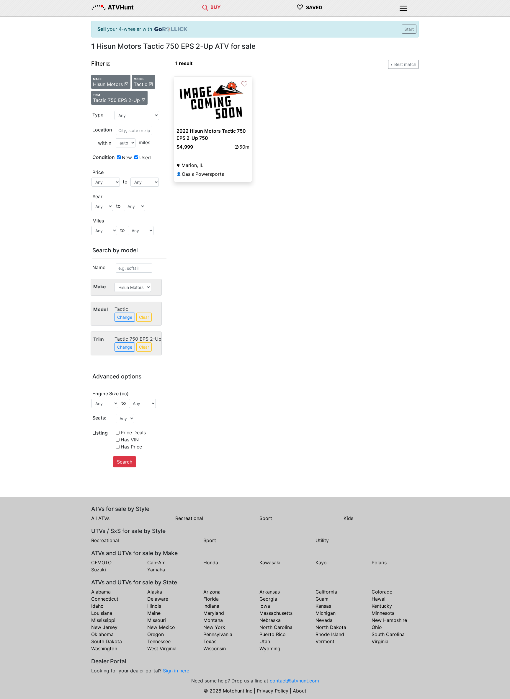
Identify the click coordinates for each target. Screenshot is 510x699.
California (326, 592)
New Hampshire (389, 620)
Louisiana (101, 613)
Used (145, 157)
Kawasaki (269, 562)
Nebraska (270, 620)
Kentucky (382, 606)
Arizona (211, 592)
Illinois (154, 606)
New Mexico (161, 627)
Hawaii (379, 599)
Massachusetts (275, 613)
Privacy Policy (272, 691)
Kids (348, 518)
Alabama (101, 592)
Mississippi (103, 620)
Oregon (155, 634)
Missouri (156, 620)
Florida (211, 599)
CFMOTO (101, 562)
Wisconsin (214, 648)
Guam (322, 599)
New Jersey (104, 627)
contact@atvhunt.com (294, 681)
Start (409, 29)
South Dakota (106, 641)
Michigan (326, 613)
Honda (210, 562)
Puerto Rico (272, 634)
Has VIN (130, 440)
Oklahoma (102, 634)
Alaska (154, 592)
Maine (154, 613)
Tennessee (159, 641)
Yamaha (156, 570)
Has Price (131, 447)
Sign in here (176, 671)
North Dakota (331, 627)
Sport (265, 518)
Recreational (189, 518)
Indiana (211, 606)
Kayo (321, 562)
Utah (264, 641)
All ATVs (100, 518)
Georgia (268, 599)
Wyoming (269, 648)
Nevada (324, 620)
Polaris (379, 562)
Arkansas (269, 592)
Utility (322, 540)
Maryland (213, 613)
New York (214, 627)
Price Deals (133, 432)
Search (124, 462)
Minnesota (383, 613)
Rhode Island (330, 634)
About (299, 691)
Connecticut (104, 599)
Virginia (380, 641)
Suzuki (98, 570)
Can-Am (156, 562)
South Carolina (388, 634)
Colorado (382, 592)
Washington (104, 648)
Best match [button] (404, 64)
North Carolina (275, 627)
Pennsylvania (217, 634)
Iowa (264, 606)
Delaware (157, 599)
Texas (209, 641)
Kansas (323, 606)
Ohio (377, 627)
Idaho (97, 606)
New (127, 157)
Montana (213, 620)
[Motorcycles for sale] (205, 7)
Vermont (325, 641)
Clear (144, 317)
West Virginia (161, 648)
